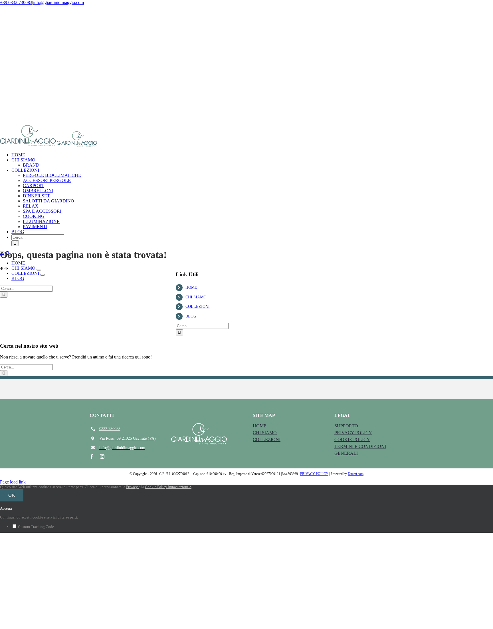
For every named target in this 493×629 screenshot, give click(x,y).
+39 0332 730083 (16, 2)
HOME (191, 287)
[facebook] (92, 456)
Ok (11, 495)
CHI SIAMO (195, 297)
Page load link (13, 482)
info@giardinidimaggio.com (58, 2)
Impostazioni (178, 487)
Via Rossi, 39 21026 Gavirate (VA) (127, 438)
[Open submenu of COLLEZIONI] (42, 275)
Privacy (132, 487)
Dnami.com (355, 474)
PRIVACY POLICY (314, 474)
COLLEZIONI (197, 306)
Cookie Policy (156, 487)
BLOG (190, 316)
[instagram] (102, 456)
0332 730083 (109, 429)
